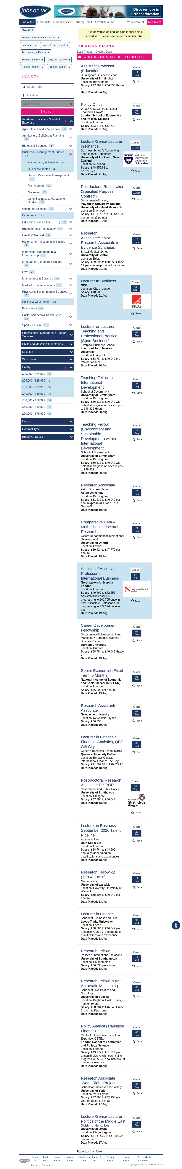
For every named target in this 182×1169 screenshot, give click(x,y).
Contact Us (47, 1165)
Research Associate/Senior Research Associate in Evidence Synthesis (100, 240)
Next (99, 1151)
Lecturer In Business (98, 281)
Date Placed (85, 51)
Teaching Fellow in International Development (97, 383)
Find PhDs (43, 22)
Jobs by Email (83, 22)
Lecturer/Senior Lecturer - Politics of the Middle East (103, 1118)
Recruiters (154, 22)
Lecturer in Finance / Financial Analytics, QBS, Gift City (102, 742)
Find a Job (27, 22)
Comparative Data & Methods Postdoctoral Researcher (99, 527)
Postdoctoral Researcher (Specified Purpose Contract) (102, 191)
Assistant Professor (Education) (97, 68)
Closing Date (103, 51)
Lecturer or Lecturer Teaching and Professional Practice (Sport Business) (99, 333)
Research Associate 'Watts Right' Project (98, 1080)
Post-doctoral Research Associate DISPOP (101, 782)
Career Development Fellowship (98, 627)
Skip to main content (14, 3)
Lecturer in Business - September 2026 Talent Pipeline (101, 830)
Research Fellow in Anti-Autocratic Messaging (102, 983)
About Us (36, 1165)
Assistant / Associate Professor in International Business (100, 573)
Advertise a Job (104, 22)
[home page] (35, 12)
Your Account (135, 22)
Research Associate (98, 485)
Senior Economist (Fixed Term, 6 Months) (102, 673)
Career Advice (62, 22)
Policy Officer (92, 104)
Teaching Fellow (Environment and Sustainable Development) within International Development (98, 436)
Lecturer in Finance (97, 914)
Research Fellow (95, 951)
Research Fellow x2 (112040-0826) (98, 874)
